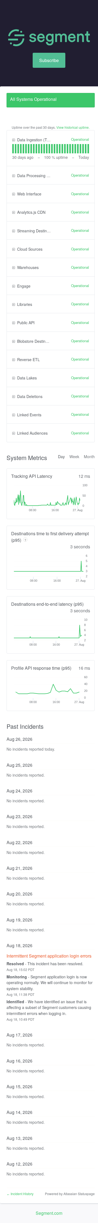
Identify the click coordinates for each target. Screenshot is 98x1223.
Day (61, 456)
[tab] (13, 148)
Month (89, 456)
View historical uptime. (73, 127)
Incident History (20, 1193)
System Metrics (27, 457)
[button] (49, 60)
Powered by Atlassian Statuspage (70, 1193)
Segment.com (49, 1213)
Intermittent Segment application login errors (49, 956)
